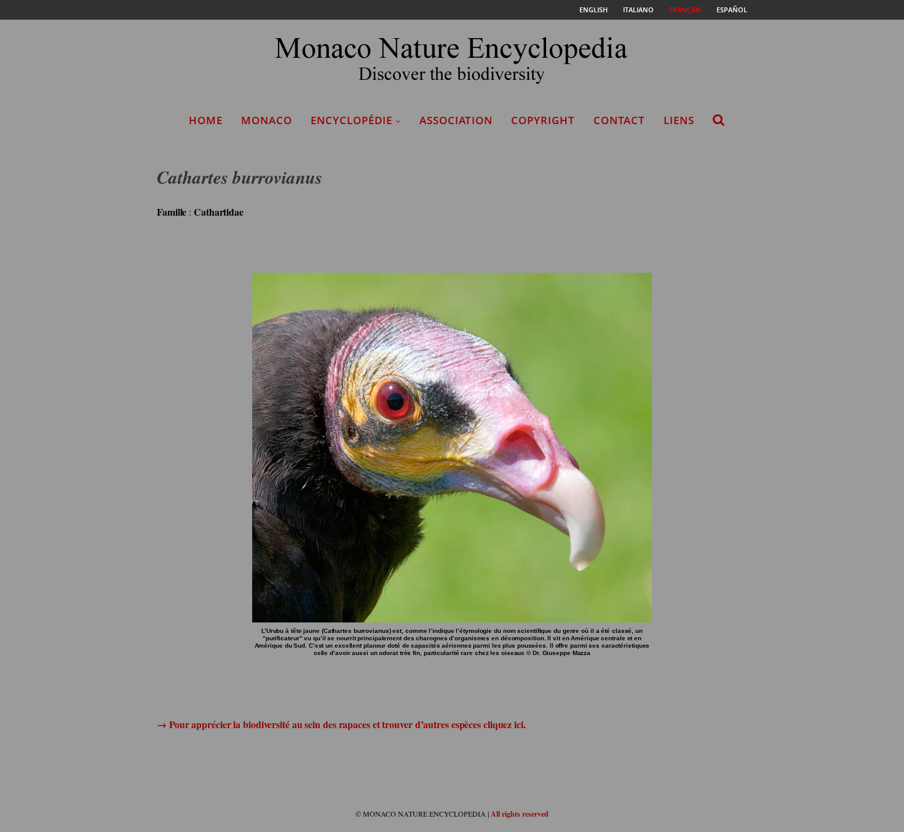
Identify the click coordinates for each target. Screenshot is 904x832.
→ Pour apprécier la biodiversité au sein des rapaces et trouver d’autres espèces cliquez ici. (341, 724)
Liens (679, 120)
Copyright (543, 120)
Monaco (266, 120)
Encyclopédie (351, 120)
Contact (619, 120)
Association (456, 120)
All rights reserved (520, 814)
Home (206, 120)
